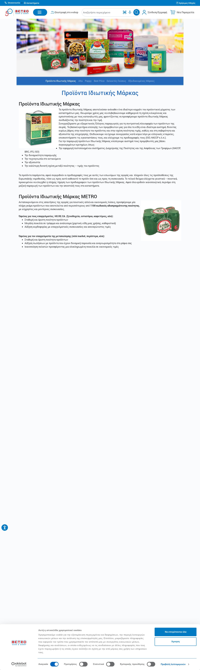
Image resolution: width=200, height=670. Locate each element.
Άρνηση (175, 641)
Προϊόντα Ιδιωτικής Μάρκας (61, 80)
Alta (80, 80)
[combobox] (102, 12)
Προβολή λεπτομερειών (173, 664)
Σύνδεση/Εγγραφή (157, 12)
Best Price (99, 80)
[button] (14, 3)
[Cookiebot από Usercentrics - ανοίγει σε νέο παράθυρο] (19, 664)
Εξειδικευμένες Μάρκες (141, 80)
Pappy (88, 80)
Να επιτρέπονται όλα (175, 632)
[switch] (83, 664)
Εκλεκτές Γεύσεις (116, 80)
